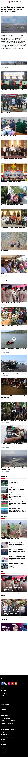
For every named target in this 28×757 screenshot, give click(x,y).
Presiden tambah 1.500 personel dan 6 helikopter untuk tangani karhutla (16, 544)
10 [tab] (23, 617)
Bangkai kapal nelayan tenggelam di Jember (14, 373)
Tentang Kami (5, 734)
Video (3, 595)
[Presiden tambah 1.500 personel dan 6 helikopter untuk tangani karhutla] (4, 545)
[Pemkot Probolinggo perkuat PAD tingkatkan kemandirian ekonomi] (14, 172)
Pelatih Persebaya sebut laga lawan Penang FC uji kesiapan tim (17, 503)
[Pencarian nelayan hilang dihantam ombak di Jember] (14, 339)
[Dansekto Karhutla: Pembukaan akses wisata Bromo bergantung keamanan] (4, 510)
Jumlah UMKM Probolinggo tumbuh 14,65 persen (13, 272)
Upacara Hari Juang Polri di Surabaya (11, 302)
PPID (2, 747)
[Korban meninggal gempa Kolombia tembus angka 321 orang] (4, 565)
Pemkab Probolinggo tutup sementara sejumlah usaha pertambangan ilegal (12, 203)
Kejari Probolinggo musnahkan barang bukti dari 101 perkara (14, 111)
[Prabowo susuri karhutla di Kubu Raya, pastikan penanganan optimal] (14, 528)
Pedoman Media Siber (7, 737)
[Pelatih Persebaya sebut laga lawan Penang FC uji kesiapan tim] (4, 503)
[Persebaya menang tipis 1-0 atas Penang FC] (4, 483)
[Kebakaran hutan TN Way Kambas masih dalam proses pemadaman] (4, 551)
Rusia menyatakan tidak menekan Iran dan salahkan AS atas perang (17, 489)
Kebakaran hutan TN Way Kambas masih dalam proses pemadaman (17, 551)
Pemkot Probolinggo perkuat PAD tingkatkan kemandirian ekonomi (11, 180)
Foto (2, 571)
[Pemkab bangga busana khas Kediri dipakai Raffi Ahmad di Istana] (4, 497)
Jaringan (3, 727)
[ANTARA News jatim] (15, 1)
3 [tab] (14, 593)
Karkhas (3, 712)
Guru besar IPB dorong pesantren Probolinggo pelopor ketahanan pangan (13, 226)
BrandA (3, 739)
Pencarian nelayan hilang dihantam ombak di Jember (13, 349)
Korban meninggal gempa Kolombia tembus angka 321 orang (17, 565)
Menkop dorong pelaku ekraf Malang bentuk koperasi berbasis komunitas (13, 611)
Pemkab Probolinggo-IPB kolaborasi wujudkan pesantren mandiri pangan (12, 157)
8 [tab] (19, 617)
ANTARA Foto (5, 742)
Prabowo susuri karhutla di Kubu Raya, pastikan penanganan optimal (12, 537)
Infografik (4, 619)
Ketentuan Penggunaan (7, 729)
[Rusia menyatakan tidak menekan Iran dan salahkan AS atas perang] (4, 490)
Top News (4, 516)
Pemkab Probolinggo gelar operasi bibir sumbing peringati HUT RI (12, 134)
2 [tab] (12, 593)
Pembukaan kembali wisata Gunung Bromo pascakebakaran (13, 468)
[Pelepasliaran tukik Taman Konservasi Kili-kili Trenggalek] (14, 386)
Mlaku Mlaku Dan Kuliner (8, 720)
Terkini (3, 688)
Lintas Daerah (5, 704)
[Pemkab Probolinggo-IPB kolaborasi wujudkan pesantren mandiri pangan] (14, 149)
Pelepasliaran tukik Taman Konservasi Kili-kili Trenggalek (13, 396)
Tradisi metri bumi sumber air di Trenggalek (14, 420)
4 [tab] (16, 593)
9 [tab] (21, 617)
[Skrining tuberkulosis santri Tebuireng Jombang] (14, 433)
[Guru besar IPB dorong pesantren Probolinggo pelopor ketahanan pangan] (14, 218)
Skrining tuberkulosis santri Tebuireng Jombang (12, 444)
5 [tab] (18, 593)
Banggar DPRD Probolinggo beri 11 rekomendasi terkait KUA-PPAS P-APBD (12, 88)
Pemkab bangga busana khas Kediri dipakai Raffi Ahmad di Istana (17, 496)
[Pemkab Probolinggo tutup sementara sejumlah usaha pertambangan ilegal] (14, 195)
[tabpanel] (14, 583)
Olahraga (3, 709)
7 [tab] (17, 617)
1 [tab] (9, 593)
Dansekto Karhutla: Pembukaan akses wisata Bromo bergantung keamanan (17, 510)
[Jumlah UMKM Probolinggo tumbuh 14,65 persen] (14, 264)
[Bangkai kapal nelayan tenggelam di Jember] (14, 363)
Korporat (3, 744)
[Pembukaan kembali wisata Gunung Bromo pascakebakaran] (14, 458)
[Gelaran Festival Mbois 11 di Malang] (14, 316)
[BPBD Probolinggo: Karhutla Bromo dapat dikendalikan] (14, 241)
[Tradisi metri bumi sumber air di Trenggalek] (14, 411)
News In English (5, 718)
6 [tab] (15, 617)
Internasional (4, 715)
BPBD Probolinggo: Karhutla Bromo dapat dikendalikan (13, 249)
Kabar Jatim (4, 701)
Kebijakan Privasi (5, 732)
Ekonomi (3, 707)
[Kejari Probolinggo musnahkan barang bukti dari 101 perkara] (14, 103)
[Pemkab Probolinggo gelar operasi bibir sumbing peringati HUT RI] (14, 126)
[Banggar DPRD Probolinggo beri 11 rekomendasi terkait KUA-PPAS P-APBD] (14, 80)
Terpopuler (4, 476)
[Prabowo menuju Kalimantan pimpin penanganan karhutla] (4, 558)
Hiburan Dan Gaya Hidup (7, 723)
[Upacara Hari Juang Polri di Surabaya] (14, 293)
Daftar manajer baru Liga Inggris (12, 666)
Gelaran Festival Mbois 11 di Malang (11, 325)
